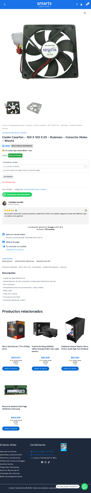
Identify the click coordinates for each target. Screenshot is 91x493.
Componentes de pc (16, 125)
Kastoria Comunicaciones (71, 488)
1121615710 (37, 451)
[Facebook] (42, 462)
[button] (77, 4)
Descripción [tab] (7, 261)
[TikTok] (49, 462)
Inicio (4, 125)
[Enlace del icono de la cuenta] (81, 4)
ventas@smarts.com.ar (43, 454)
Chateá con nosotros (15, 249)
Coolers (29, 125)
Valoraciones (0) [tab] (43, 261)
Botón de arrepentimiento (11, 476)
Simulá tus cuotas (10, 162)
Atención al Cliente (8, 451)
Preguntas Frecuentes (9, 467)
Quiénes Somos (6, 464)
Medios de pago (13, 242)
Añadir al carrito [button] (10, 368)
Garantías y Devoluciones (11, 454)
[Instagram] (45, 462)
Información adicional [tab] (24, 261)
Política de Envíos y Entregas (12, 461)
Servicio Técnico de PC (9, 470)
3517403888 (48, 451)
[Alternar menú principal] (4, 4)
